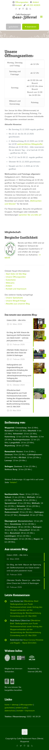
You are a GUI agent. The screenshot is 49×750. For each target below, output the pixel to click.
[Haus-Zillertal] (24, 16)
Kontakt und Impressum (16, 289)
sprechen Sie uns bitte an (30, 215)
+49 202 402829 (33, 5)
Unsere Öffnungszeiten (16, 277)
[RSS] (30, 9)
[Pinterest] (23, 9)
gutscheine (9, 708)
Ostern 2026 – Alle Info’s (17, 555)
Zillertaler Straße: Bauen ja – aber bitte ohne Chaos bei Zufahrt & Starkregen (23, 581)
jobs (25, 708)
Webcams (10, 283)
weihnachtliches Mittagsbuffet (29, 144)
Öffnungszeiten (21, 2)
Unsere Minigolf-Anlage (16, 301)
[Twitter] (19, 9)
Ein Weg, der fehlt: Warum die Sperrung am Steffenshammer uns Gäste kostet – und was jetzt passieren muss (24, 568)
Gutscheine (11, 280)
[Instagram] (26, 9)
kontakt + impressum (26, 710)
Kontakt (18, 5)
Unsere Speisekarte (14, 298)
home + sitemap (12, 705)
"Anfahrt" (13, 482)
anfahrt (19, 708)
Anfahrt (36, 2)
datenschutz (10, 710)
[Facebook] (16, 9)
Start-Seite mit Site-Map (16, 274)
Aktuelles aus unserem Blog (18, 304)
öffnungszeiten (26, 705)
